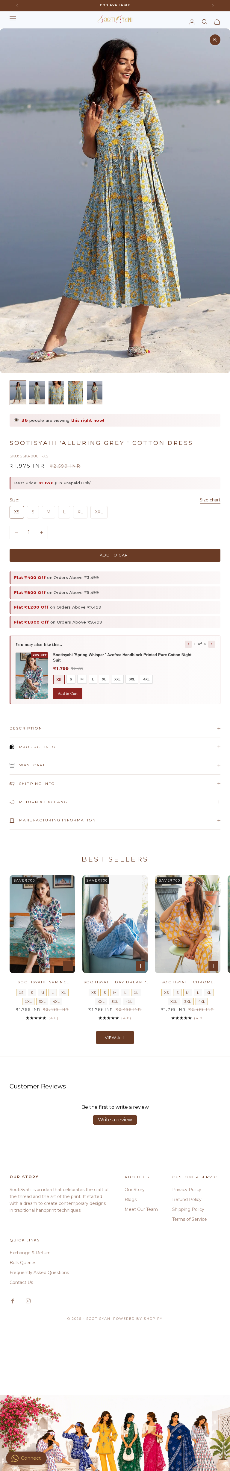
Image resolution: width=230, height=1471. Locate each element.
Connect (31, 1458)
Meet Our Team (141, 1209)
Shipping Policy (188, 1209)
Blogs (131, 1199)
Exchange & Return (30, 1252)
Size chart (210, 500)
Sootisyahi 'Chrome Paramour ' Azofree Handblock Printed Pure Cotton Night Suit (187, 982)
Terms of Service (189, 1219)
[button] (119, 1415)
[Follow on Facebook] (13, 1301)
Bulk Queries (23, 1262)
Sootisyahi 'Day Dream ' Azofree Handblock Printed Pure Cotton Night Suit (115, 982)
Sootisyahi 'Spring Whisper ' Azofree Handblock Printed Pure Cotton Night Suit (42, 982)
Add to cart (115, 555)
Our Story (135, 1189)
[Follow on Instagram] (28, 1301)
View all (115, 1037)
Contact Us (21, 1282)
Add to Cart (68, 693)
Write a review (115, 1120)
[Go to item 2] (37, 392)
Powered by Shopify (138, 1319)
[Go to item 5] (94, 392)
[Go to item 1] (18, 392)
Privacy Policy (186, 1189)
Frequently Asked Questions (39, 1272)
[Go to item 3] (56, 392)
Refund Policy (187, 1199)
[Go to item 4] (75, 392)
